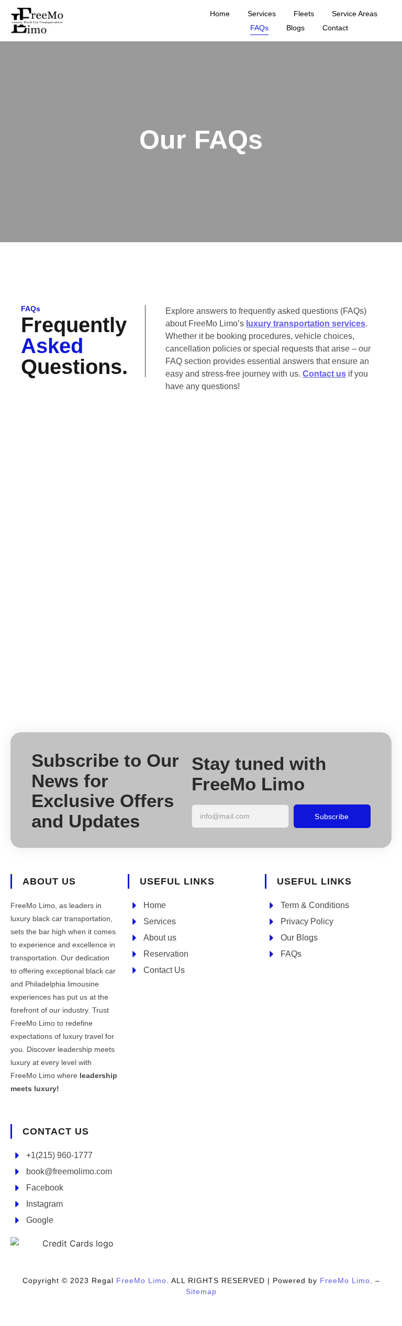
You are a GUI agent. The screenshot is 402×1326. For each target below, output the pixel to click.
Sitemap (201, 1291)
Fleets (304, 13)
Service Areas (354, 13)
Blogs (295, 28)
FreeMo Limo (141, 1280)
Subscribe (332, 816)
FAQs (259, 28)
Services (262, 13)
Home (220, 13)
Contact (335, 28)
